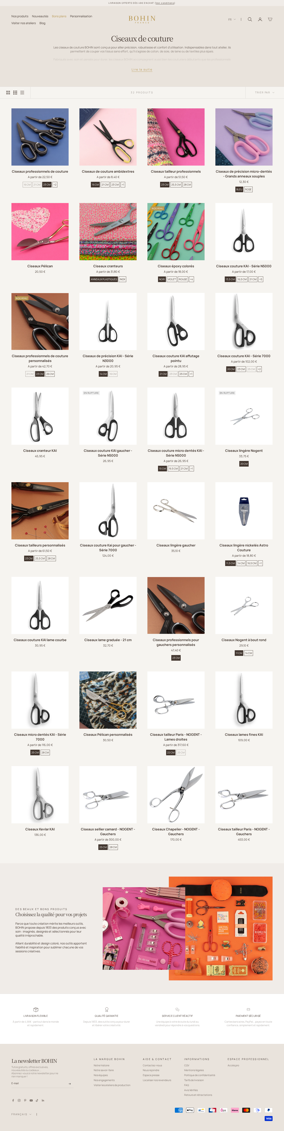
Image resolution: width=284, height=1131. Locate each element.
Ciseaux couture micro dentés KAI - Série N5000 (176, 453)
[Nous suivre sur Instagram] (19, 1100)
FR (230, 19)
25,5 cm (176, 184)
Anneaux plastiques (104, 279)
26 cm (50, 374)
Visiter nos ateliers (23, 23)
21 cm (36, 184)
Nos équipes (101, 1075)
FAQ (186, 1085)
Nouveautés (40, 16)
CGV (186, 1065)
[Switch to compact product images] (22, 92)
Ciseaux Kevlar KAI (40, 829)
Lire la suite (142, 69)
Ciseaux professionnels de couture (40, 171)
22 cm (170, 752)
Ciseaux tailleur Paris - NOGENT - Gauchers (244, 831)
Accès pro (233, 1065)
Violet (172, 279)
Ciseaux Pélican (40, 266)
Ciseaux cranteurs (108, 266)
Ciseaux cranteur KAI (40, 450)
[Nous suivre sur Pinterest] (25, 1100)
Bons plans (59, 16)
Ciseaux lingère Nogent (244, 450)
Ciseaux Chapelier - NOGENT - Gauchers (176, 831)
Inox (122, 279)
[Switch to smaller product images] (15, 92)
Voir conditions (165, 2)
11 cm (239, 653)
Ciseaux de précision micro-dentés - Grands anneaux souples (244, 173)
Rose (248, 189)
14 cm (103, 374)
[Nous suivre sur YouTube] (31, 1100)
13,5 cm (230, 279)
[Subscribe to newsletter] (69, 1084)
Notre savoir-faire (104, 1070)
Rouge (183, 279)
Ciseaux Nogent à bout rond (244, 640)
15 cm (162, 468)
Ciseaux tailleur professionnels (176, 171)
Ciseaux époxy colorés (176, 266)
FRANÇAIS (19, 1114)
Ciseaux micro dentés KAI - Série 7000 (40, 737)
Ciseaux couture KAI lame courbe (40, 640)
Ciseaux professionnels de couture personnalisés (40, 358)
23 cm (47, 184)
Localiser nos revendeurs (157, 1080)
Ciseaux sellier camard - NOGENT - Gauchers (108, 831)
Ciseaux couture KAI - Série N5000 (244, 266)
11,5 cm (230, 563)
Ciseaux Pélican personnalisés (108, 734)
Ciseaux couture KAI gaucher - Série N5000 (108, 453)
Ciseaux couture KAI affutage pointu (176, 358)
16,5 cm (242, 279)
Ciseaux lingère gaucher (176, 545)
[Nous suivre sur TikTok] (37, 1100)
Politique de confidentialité (199, 1075)
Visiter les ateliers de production (112, 1085)
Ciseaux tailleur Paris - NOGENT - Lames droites (176, 737)
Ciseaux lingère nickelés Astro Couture (244, 547)
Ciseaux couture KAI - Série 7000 (243, 356)
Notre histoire (101, 1065)
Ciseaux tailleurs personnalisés (40, 545)
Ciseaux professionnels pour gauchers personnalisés (176, 642)
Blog (42, 23)
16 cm (27, 184)
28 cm (187, 184)
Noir (162, 279)
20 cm (231, 369)
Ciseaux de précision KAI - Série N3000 (108, 358)
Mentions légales (194, 1070)
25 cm (183, 374)
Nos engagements (104, 1080)
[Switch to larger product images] (8, 92)
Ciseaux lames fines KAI (244, 734)
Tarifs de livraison (194, 1080)
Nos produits (19, 16)
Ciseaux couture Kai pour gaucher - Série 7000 (108, 547)
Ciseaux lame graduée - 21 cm (108, 640)
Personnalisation (81, 16)
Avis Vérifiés (191, 1090)
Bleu (239, 189)
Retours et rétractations (198, 1095)
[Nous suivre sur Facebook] (13, 1100)
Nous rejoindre (151, 1070)
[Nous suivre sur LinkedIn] (43, 1100)
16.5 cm (173, 468)
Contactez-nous (152, 1065)
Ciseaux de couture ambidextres (108, 171)
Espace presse (151, 1075)
